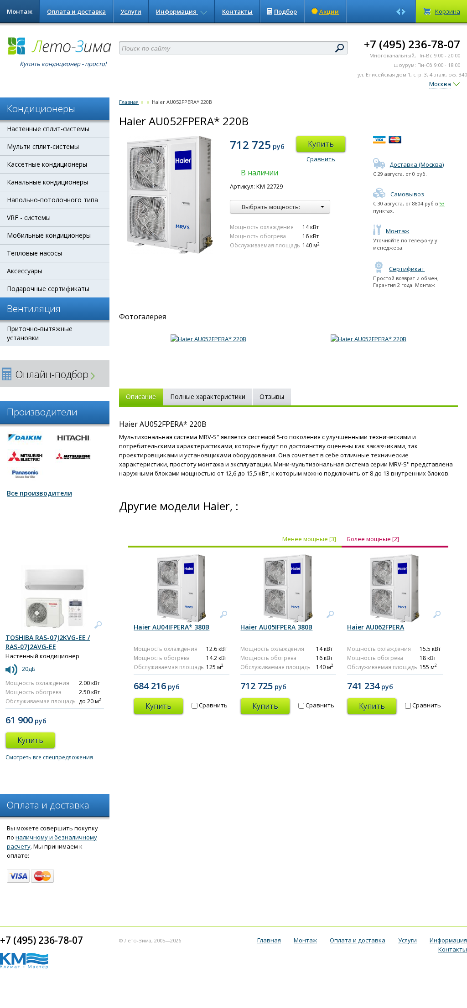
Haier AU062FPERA (375, 627)
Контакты (237, 11)
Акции (329, 11)
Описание (141, 396)
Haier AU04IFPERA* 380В (171, 627)
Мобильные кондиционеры (49, 235)
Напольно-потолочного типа (52, 199)
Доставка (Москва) (416, 164)
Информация (177, 11)
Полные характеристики (207, 396)
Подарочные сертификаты (48, 288)
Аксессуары (24, 270)
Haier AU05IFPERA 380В (276, 627)
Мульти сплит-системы (43, 146)
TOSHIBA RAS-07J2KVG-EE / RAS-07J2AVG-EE (47, 642)
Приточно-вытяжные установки (40, 333)
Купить (321, 144)
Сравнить (320, 159)
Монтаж (19, 11)
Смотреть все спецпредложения (49, 757)
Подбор (285, 11)
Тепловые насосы (34, 253)
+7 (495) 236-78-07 (412, 43)
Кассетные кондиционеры (47, 164)
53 (442, 203)
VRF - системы (29, 217)
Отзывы (271, 396)
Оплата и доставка (76, 11)
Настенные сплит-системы (48, 128)
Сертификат (407, 269)
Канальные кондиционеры (47, 182)
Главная (129, 101)
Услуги (130, 11)
